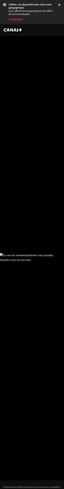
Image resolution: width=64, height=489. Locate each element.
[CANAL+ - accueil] (13, 29)
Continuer (16, 19)
